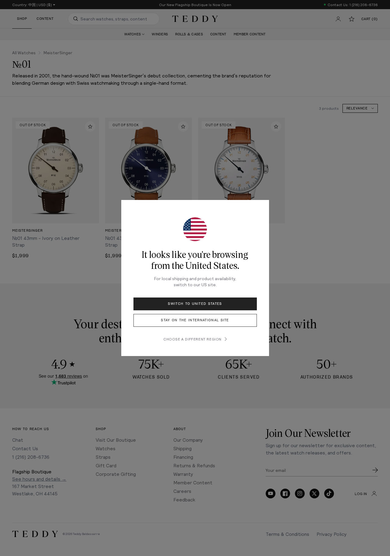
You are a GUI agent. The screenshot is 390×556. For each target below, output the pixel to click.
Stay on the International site (195, 320)
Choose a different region (192, 339)
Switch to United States (195, 303)
